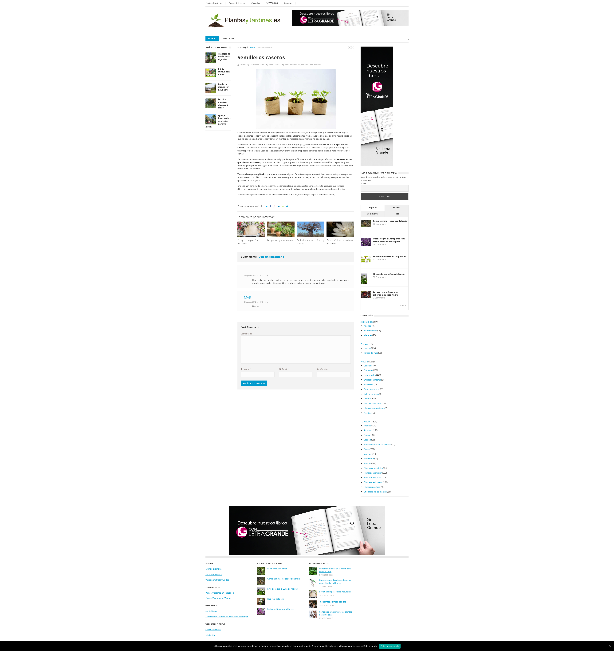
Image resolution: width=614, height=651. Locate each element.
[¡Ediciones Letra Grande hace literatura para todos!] (350, 25)
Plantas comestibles (373, 468)
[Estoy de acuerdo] (610, 646)
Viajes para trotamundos (217, 579)
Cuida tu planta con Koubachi (223, 87)
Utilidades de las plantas (375, 491)
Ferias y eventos (371, 389)
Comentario (246, 333)
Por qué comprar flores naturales (335, 591)
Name (247, 369)
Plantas (367, 463)
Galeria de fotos (371, 394)
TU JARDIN (365, 421)
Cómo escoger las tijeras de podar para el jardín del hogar (335, 581)
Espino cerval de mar (277, 568)
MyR (247, 297)
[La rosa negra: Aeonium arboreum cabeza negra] (366, 297)
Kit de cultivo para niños (224, 72)
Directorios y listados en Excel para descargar (226, 616)
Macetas (368, 335)
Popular (373, 207)
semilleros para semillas (311, 65)
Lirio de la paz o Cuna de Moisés (389, 274)
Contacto (228, 38)
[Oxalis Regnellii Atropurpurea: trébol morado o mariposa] (366, 245)
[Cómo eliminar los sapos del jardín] (366, 226)
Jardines (367, 454)
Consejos (288, 3)
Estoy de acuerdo (390, 646)
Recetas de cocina (213, 574)
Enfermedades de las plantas (377, 444)
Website (323, 369)
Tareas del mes (371, 352)
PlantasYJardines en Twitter (218, 598)
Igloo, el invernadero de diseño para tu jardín (218, 121)
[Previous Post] (349, 47)
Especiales (368, 384)
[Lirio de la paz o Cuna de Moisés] (364, 283)
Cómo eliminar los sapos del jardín (390, 221)
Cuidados (255, 3)
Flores (367, 449)
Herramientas (370, 330)
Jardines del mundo (373, 403)
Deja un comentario (271, 256)
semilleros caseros (292, 65)
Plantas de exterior (213, 3)
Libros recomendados (374, 408)
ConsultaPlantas (213, 629)
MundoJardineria (213, 568)
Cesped (367, 439)
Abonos (367, 325)
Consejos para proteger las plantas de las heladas (335, 613)
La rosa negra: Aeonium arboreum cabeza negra (385, 293)
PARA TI (364, 361)
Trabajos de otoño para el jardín (224, 56)
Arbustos (368, 430)
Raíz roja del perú (275, 599)
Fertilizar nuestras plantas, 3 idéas (223, 103)
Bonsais (367, 435)
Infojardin (210, 635)
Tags (396, 213)
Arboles (367, 425)
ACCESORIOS (272, 3)
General (367, 398)
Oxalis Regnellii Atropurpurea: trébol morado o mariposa (389, 240)
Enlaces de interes (372, 379)
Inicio (213, 38)
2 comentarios (274, 65)
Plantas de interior (237, 3)
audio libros (211, 611)
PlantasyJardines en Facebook (219, 592)
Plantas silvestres (372, 486)
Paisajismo (369, 458)
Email (285, 369)
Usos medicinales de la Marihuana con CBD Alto (335, 570)
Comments (372, 213)
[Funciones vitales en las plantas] (366, 262)
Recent (396, 207)
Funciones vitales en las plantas (389, 256)
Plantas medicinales (373, 482)
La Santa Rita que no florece (280, 609)
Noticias (367, 412)
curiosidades (370, 375)
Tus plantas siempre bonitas (332, 601)
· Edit (266, 275)
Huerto (367, 348)
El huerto (365, 344)
